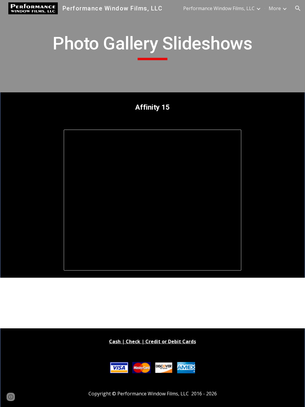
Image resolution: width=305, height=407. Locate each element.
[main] (152, 46)
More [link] (275, 8)
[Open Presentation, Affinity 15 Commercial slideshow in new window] (230, 137)
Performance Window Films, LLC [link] (219, 8)
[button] (298, 8)
